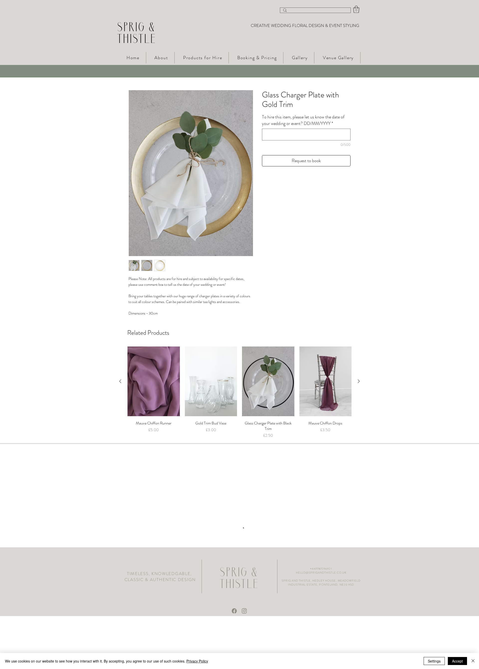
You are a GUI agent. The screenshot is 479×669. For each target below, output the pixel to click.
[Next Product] (359, 381)
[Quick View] (153, 381)
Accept (457, 661)
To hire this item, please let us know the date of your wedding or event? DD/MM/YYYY (303, 120)
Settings (434, 661)
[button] (356, 9)
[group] (239, 392)
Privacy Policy (197, 661)
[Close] (473, 661)
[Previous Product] (120, 381)
